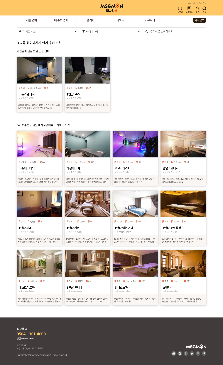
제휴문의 (199, 20)
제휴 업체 (31, 20)
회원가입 (191, 3)
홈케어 (91, 20)
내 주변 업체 (61, 20)
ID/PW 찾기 (201, 3)
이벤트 (120, 20)
